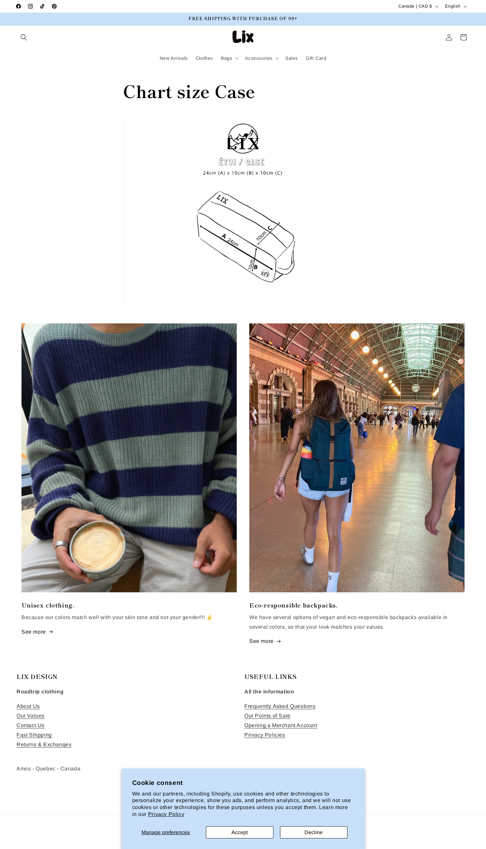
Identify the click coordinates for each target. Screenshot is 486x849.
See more (33, 632)
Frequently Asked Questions (280, 706)
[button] (24, 37)
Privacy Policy (166, 814)
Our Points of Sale (267, 716)
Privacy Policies (264, 735)
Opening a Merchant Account (280, 725)
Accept (239, 832)
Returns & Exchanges (44, 744)
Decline (313, 832)
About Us (28, 706)
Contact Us (31, 725)
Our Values (31, 716)
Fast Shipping (34, 735)
